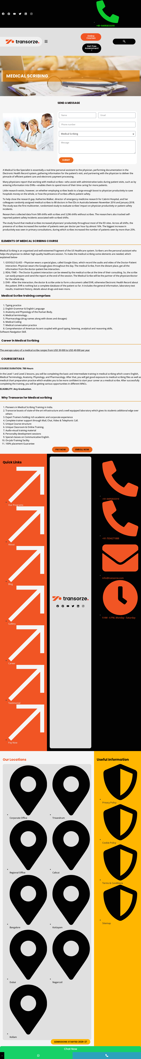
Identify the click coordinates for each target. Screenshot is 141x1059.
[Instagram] (31, 13)
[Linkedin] (25, 13)
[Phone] (107, 1055)
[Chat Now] (38, 1055)
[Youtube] (14, 13)
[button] (124, 41)
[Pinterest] (8, 13)
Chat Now (70, 1049)
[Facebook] (3, 13)
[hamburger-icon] (45, 42)
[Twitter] (20, 13)
